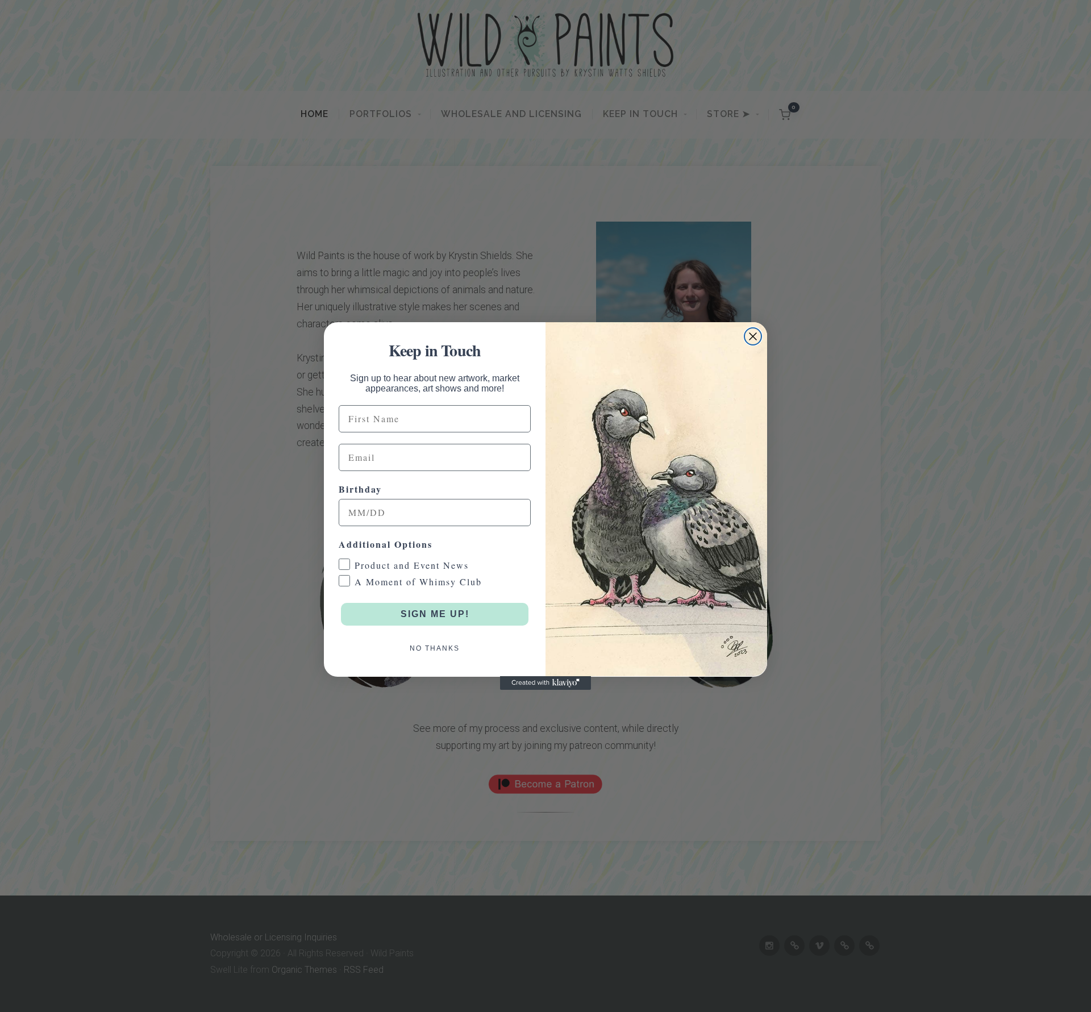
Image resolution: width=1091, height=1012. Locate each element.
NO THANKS (435, 648)
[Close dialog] (752, 336)
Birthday (360, 488)
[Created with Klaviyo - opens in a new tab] (545, 683)
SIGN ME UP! (435, 613)
